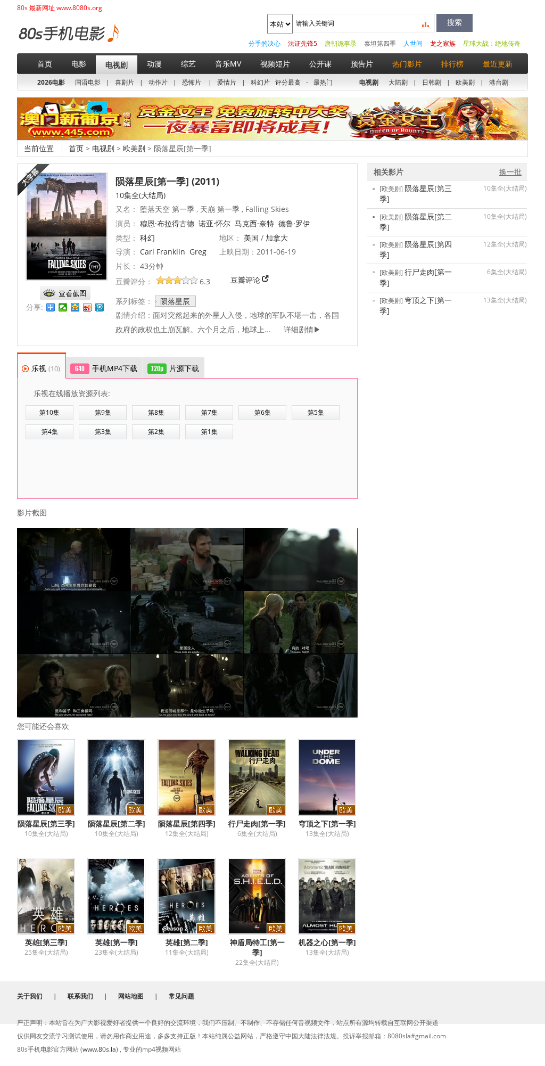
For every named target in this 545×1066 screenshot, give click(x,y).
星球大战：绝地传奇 (492, 43)
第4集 (50, 431)
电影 (78, 64)
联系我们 (80, 996)
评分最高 (288, 82)
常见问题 (181, 996)
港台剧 (498, 82)
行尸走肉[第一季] (257, 823)
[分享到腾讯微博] (99, 307)
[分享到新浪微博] (87, 307)
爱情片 (226, 82)
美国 (251, 238)
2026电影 (51, 82)
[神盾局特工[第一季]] (263, 896)
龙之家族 (443, 43)
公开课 (320, 64)
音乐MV (228, 64)
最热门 (323, 82)
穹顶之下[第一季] (327, 823)
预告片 (362, 64)
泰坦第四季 (380, 43)
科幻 (147, 238)
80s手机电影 (68, 41)
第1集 (209, 431)
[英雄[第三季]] (52, 896)
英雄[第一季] (116, 942)
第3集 (103, 431)
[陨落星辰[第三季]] (52, 777)
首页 (44, 64)
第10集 (49, 412)
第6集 (262, 412)
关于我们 (30, 996)
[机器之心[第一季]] (333, 896)
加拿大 (277, 238)
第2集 (156, 431)
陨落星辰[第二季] (116, 823)
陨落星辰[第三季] (46, 823)
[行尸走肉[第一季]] (263, 777)
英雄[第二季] (187, 942)
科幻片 (260, 82)
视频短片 (275, 64)
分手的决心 (264, 43)
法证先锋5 (302, 43)
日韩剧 (431, 82)
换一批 (510, 172)
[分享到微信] (63, 307)
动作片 (158, 82)
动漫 (154, 64)
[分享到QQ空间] (75, 307)
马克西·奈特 (254, 223)
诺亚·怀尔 (214, 223)
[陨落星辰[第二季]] (122, 777)
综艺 (188, 64)
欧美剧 (465, 82)
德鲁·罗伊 (294, 223)
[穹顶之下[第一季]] (333, 777)
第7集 (209, 412)
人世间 (413, 43)
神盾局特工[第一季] (257, 947)
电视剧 (116, 65)
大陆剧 (398, 82)
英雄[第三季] (46, 942)
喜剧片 (124, 82)
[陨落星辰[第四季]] (193, 777)
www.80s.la (99, 1049)
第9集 (103, 412)
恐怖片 (191, 82)
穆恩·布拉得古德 (167, 223)
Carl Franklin (162, 252)
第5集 (316, 412)
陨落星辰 (175, 301)
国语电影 (88, 82)
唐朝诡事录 (341, 43)
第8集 (156, 412)
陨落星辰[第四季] (187, 823)
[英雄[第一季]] (122, 896)
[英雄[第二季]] (193, 896)
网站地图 (131, 996)
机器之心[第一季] (327, 942)
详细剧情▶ (298, 329)
